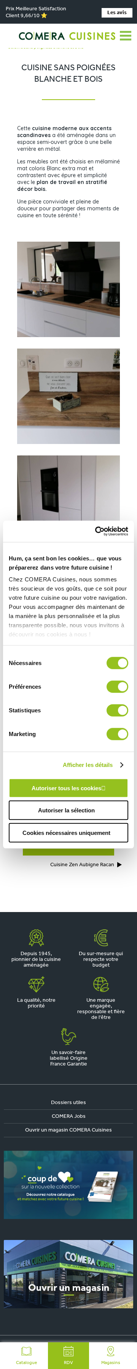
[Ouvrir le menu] (125, 36)
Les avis (117, 13)
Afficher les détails (88, 765)
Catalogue (26, 1363)
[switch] (117, 686)
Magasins (110, 1363)
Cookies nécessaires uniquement (66, 832)
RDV (68, 1363)
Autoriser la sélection (66, 810)
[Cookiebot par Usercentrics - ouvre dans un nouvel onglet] (96, 531)
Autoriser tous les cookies (66, 788)
